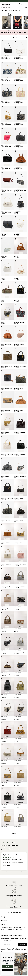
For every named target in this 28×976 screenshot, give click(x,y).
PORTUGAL (3, 931)
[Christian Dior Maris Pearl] (7, 48)
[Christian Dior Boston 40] (7, 92)
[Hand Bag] (20, 245)
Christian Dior (4, 57)
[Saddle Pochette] (7, 245)
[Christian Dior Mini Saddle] (20, 333)
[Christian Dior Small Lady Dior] (20, 641)
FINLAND (15, 929)
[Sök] (26, 7)
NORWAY (21, 927)
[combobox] (14, 7)
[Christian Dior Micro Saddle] (7, 135)
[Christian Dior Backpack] (7, 685)
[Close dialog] (26, 954)
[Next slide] (21, 872)
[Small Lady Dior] (7, 619)
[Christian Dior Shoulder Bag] (20, 48)
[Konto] (21, 4)
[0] (18, 4)
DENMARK (11, 927)
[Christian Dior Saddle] (7, 421)
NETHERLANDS (9, 929)
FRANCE (20, 929)
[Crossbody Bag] (7, 223)
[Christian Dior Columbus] (7, 751)
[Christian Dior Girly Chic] (7, 70)
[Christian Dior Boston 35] (7, 509)
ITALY (25, 927)
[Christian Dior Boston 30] (20, 114)
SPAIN (8, 931)
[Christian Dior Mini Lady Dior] (20, 575)
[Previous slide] (6, 872)
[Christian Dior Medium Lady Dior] (20, 355)
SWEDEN (16, 927)
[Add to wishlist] (2, 41)
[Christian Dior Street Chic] (7, 399)
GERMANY (3, 929)
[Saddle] (7, 311)
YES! (7, 966)
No (7, 970)
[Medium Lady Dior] (20, 289)
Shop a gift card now (14, 34)
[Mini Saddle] (20, 223)
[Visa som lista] (16, 37)
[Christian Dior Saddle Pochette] (20, 179)
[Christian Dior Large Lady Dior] (7, 355)
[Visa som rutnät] (13, 37)
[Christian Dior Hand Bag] (20, 70)
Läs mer (9, 14)
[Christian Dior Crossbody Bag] (7, 179)
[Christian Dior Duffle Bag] (20, 135)
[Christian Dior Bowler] (7, 465)
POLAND (12, 931)
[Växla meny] (26, 4)
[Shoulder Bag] (20, 201)
